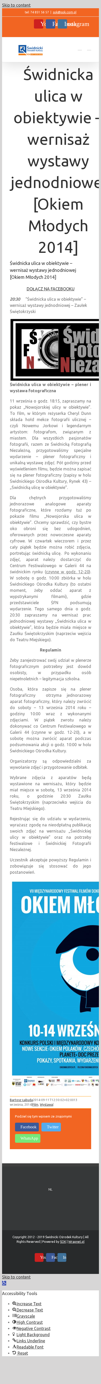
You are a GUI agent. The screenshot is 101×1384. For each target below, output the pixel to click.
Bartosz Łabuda (21, 1100)
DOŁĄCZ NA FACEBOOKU (51, 289)
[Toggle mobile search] (80, 47)
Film (35, 1104)
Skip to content (16, 5)
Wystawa (46, 1104)
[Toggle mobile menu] (89, 47)
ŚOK (63, 1241)
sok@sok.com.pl (64, 12)
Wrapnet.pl (76, 1241)
